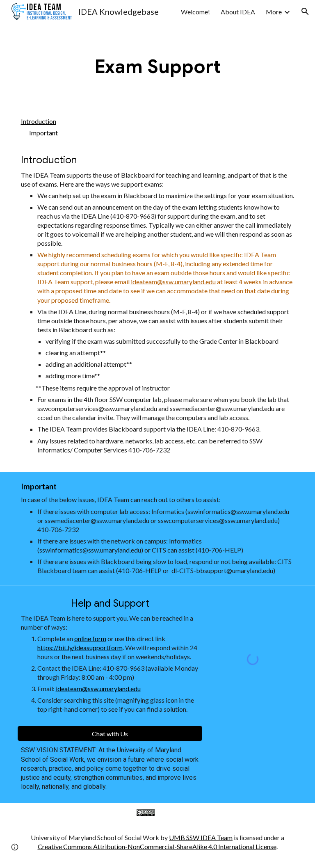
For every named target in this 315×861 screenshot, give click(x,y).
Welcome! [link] (195, 12)
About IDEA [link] (238, 12)
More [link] (274, 12)
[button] (305, 11)
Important (43, 133)
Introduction (38, 121)
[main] (158, 67)
